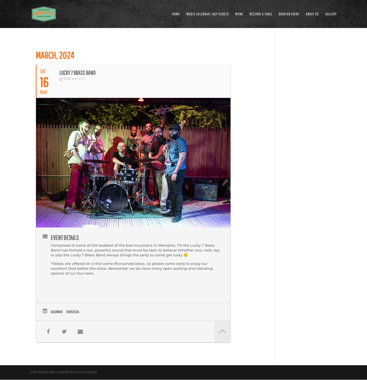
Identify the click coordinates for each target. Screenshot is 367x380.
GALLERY (331, 14)
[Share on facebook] (48, 331)
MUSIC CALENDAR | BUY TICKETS (207, 14)
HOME (176, 14)
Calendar (56, 312)
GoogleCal (72, 312)
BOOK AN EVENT (289, 14)
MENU (239, 14)
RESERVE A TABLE (261, 14)
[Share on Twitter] (64, 331)
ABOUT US (312, 14)
